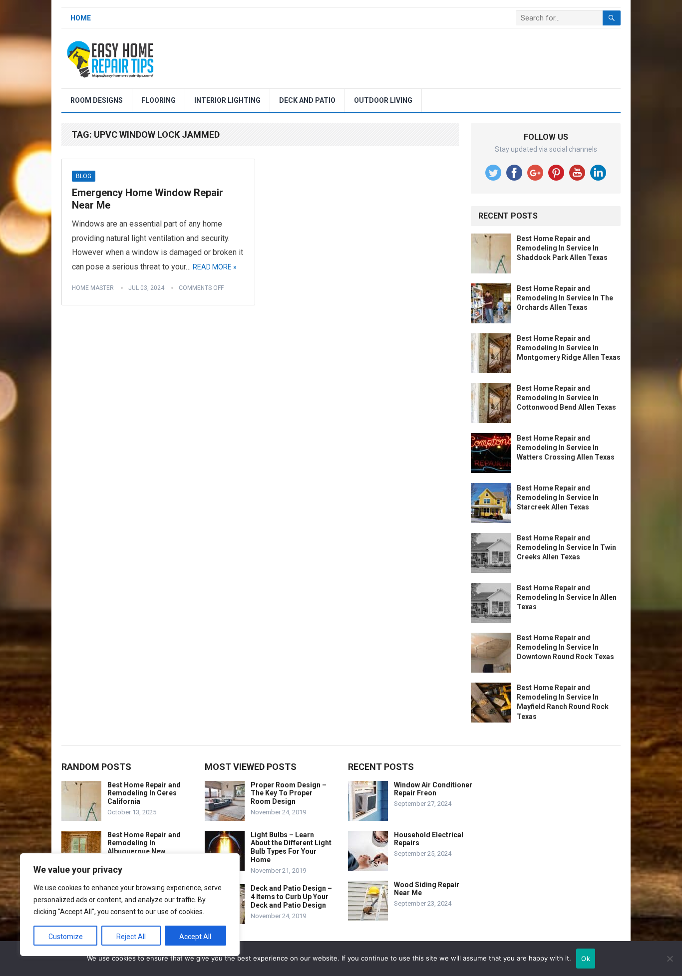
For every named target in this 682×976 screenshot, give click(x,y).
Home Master (93, 287)
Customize (65, 937)
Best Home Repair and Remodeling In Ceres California (144, 793)
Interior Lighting (227, 100)
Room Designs (96, 100)
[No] (670, 959)
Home (80, 18)
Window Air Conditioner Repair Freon (433, 789)
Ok (585, 959)
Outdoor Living (383, 100)
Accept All (195, 937)
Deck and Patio (307, 100)
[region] (130, 904)
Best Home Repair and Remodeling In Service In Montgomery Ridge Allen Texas (569, 347)
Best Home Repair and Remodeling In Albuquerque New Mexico (144, 847)
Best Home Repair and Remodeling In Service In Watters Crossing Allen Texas (566, 447)
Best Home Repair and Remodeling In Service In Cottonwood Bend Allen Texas (566, 397)
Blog (83, 176)
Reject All (131, 937)
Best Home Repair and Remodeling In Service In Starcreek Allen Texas (558, 497)
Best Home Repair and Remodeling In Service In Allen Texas (567, 597)
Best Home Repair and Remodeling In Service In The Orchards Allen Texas (565, 297)
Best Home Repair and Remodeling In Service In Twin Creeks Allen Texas (566, 547)
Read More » (215, 267)
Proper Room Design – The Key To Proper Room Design (289, 793)
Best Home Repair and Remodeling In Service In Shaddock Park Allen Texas (562, 248)
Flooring (158, 100)
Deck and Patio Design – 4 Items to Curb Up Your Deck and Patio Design (291, 896)
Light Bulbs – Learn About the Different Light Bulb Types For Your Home (291, 847)
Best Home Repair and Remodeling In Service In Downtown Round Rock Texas (565, 647)
